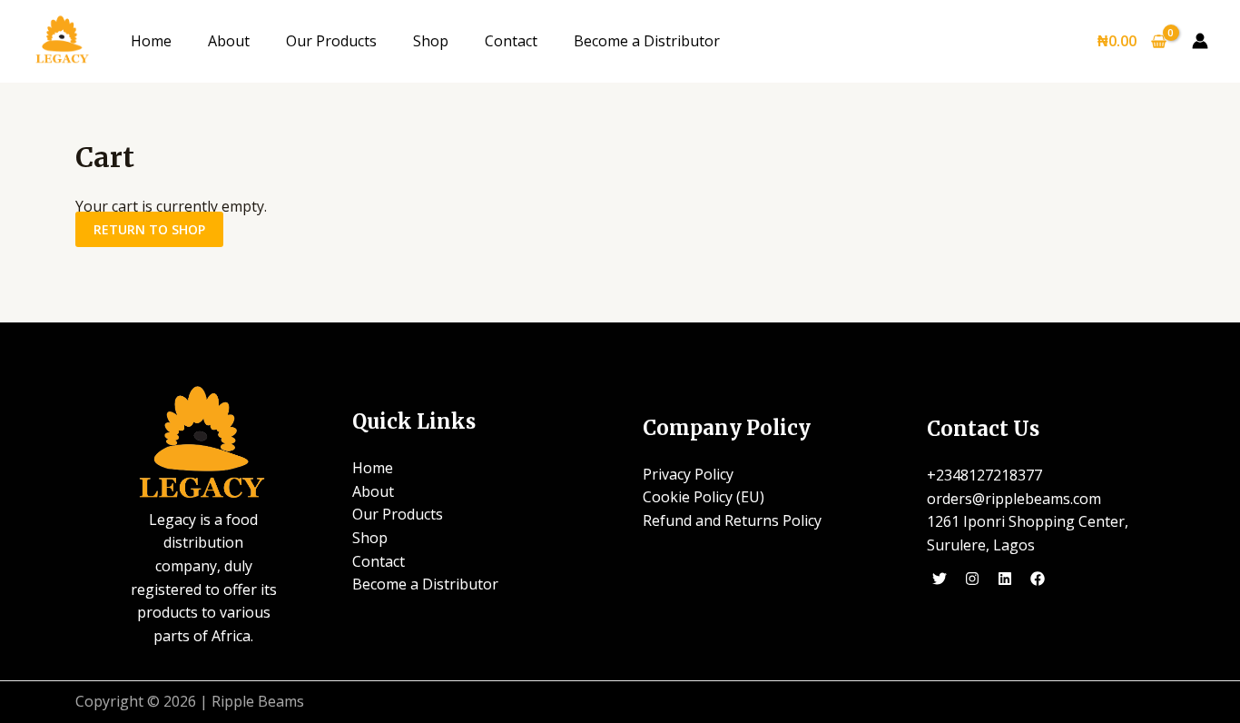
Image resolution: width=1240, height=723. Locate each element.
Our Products (331, 41)
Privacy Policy (688, 474)
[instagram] (975, 578)
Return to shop (149, 229)
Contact (511, 41)
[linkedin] (1008, 578)
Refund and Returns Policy (732, 520)
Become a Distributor (647, 41)
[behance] (1040, 578)
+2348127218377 (984, 475)
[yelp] (943, 578)
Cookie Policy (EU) (703, 497)
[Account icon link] (1200, 41)
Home (151, 41)
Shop (430, 41)
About (229, 41)
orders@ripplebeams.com (1014, 499)
